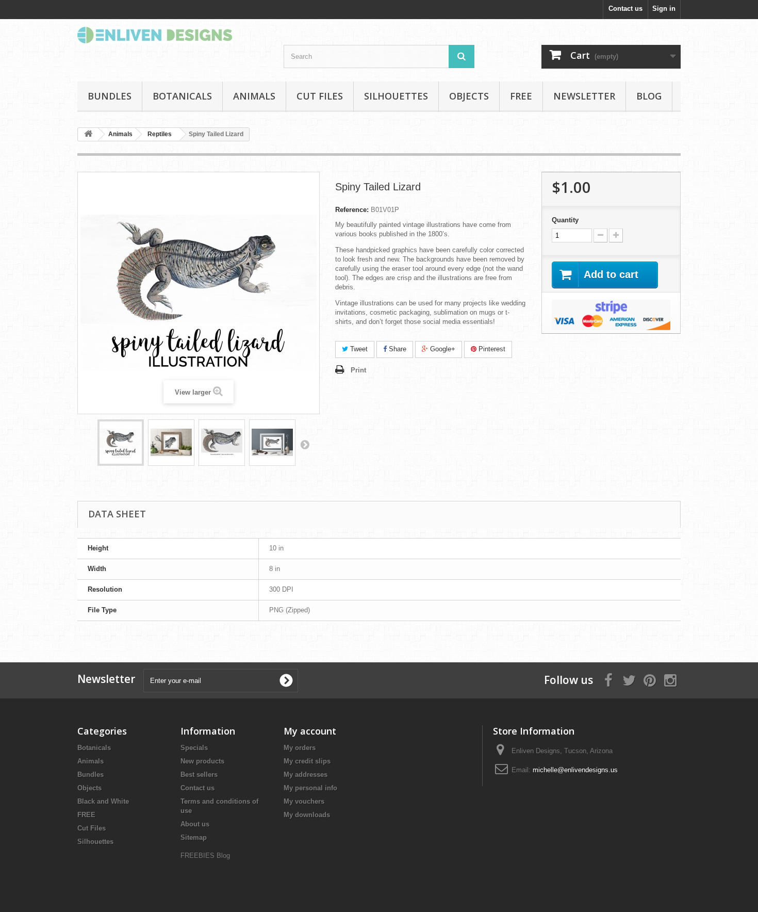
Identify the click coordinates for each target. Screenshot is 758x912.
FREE (521, 96)
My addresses (305, 774)
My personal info (310, 788)
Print (358, 370)
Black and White (103, 801)
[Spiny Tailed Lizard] (120, 442)
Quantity (565, 220)
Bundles (109, 96)
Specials (194, 748)
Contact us (625, 8)
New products (202, 761)
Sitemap (193, 837)
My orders (300, 748)
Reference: (352, 210)
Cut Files (319, 96)
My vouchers (304, 801)
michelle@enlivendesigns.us (575, 770)
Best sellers (199, 774)
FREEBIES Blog (205, 855)
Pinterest (490, 349)
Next (305, 444)
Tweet (358, 349)
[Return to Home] (88, 134)
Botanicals (182, 96)
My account (310, 731)
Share (396, 349)
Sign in (663, 8)
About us (194, 824)
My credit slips (307, 761)
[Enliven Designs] (172, 35)
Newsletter (584, 96)
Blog (649, 96)
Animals (254, 96)
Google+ (441, 349)
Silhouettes (396, 96)
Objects (469, 96)
